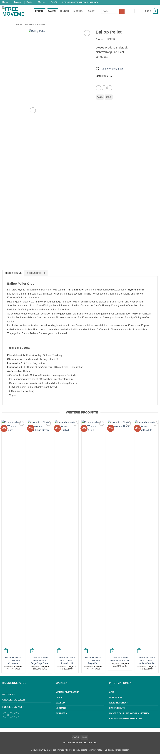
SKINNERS (61, 713)
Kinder (29, 2)
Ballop (41, 24)
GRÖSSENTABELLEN (13, 699)
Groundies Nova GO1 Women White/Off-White (147, 660)
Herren (5, 2)
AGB (111, 692)
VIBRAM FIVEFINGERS (67, 692)
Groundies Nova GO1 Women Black (119, 659)
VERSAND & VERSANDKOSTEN (125, 718)
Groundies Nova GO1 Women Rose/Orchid (67, 660)
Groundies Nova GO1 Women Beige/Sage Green (40, 660)
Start (19, 24)
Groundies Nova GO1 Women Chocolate (13, 660)
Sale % (54, 2)
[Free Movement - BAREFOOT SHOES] (15, 13)
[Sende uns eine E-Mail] (109, 87)
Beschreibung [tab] (13, 273)
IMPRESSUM (115, 697)
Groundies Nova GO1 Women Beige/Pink (93, 660)
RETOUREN (8, 694)
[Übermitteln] (122, 11)
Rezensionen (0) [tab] (36, 273)
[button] (138, 11)
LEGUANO (61, 708)
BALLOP (60, 702)
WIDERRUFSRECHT (119, 702)
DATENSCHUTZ (117, 708)
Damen (17, 2)
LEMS (59, 697)
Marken (41, 2)
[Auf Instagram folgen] (156, 2)
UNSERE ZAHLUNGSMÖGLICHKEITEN (129, 713)
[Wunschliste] (131, 11)
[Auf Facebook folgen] (153, 2)
